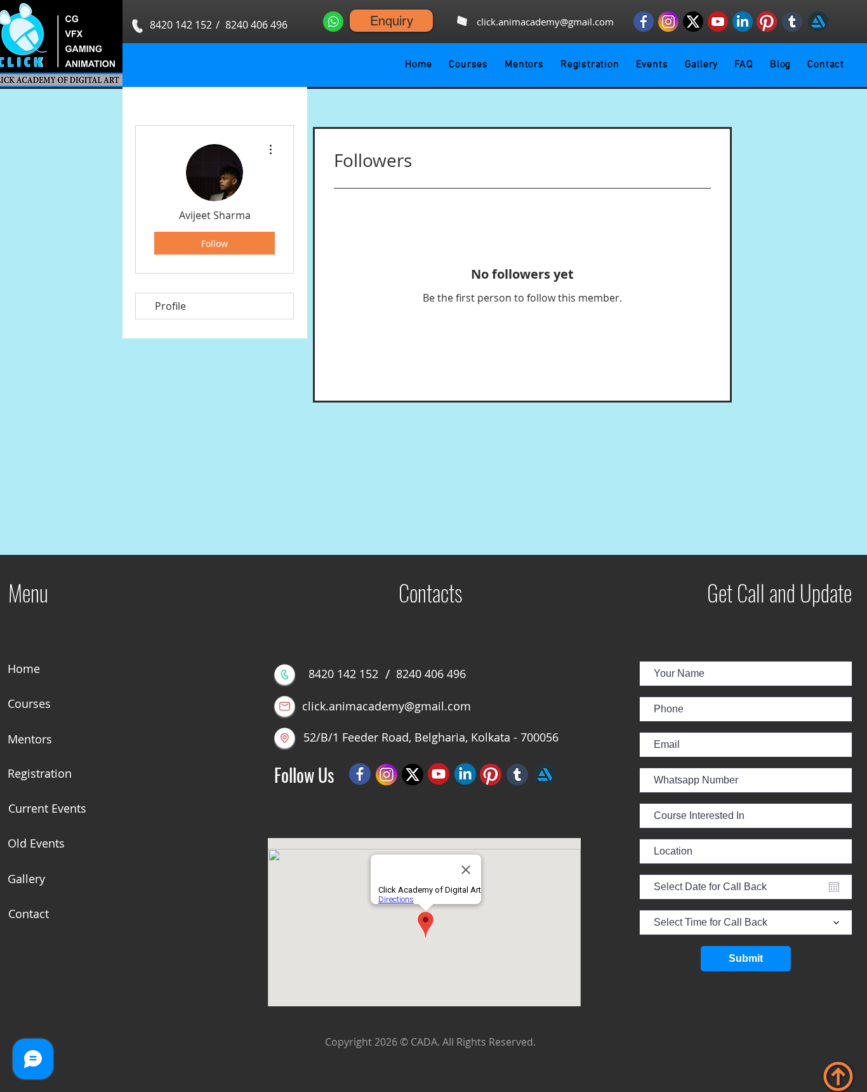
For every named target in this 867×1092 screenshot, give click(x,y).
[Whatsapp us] (333, 21)
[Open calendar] (834, 887)
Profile (170, 306)
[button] (468, 64)
